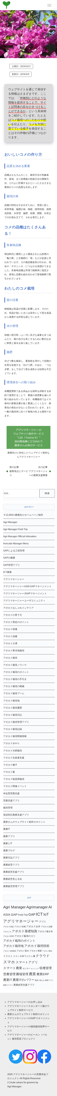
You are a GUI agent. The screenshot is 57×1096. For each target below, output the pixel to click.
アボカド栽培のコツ (24, 936)
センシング (35, 968)
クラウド (43, 956)
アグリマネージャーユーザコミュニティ (24, 600)
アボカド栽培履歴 (12, 708)
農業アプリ (9, 836)
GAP (31, 914)
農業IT (6, 829)
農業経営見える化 (12, 879)
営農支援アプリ (11, 800)
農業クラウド (8, 985)
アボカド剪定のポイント (16, 622)
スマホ (9, 962)
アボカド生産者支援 (13, 757)
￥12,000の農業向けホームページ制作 (23, 515)
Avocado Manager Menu (16, 543)
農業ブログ (9, 850)
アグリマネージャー (13, 579)
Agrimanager (37, 907)
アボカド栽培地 (11, 700)
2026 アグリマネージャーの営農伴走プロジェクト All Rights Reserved (27, 1076)
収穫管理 (45, 968)
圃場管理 (22, 974)
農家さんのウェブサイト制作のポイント (24, 822)
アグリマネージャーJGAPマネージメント (25, 593)
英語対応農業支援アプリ (16, 815)
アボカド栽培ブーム (13, 693)
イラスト (8, 956)
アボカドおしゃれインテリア (18, 608)
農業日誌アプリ (11, 857)
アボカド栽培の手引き (15, 679)
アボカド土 (7, 931)
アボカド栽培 (10, 658)
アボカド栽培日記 (12, 715)
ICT (39, 914)
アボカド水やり (11, 743)
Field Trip (23, 914)
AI (50, 907)
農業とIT (7, 843)
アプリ (42, 921)
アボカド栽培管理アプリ (16, 722)
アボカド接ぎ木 (45, 931)
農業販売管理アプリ (13, 886)
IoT (46, 914)
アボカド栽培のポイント (16, 672)
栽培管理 (8, 807)
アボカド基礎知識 (24, 931)
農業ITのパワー (23, 979)
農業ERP (43, 974)
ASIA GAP (10, 914)
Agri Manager (10, 522)
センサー (26, 968)
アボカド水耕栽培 (12, 750)
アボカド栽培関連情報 (15, 736)
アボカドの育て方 (12, 615)
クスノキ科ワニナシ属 (24, 956)
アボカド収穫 (10, 629)
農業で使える (40, 980)
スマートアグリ (27, 962)
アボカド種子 (10, 765)
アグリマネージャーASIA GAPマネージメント (27, 586)
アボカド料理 (8, 936)
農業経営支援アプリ (13, 872)
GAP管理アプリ (11, 565)
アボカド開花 (47, 951)
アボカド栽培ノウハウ (15, 665)
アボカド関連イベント (15, 786)
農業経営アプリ (11, 864)
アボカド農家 (36, 951)
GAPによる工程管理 (14, 550)
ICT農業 (7, 572)
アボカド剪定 (8, 927)
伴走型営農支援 (11, 793)
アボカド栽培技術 (36, 946)
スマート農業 (12, 968)
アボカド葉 (9, 772)
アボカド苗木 (23, 951)
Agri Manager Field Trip (15, 529)
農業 (32, 974)
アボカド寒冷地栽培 (13, 650)
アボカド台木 (33, 926)
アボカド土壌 (10, 643)
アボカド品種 (10, 636)
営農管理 (9, 974)
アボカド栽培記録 (12, 729)
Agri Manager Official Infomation (19, 536)
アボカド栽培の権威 (13, 686)
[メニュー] (49, 5)
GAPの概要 (9, 557)
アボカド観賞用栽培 (13, 779)
